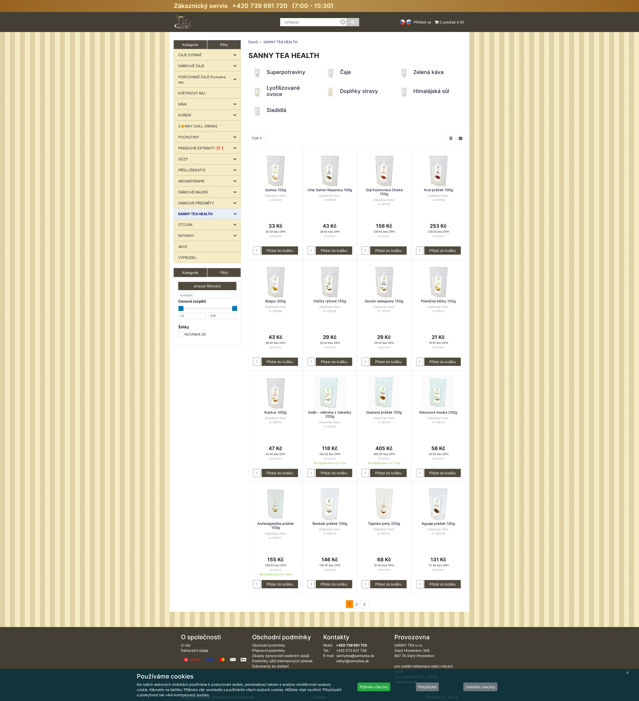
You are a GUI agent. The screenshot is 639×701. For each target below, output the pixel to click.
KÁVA (182, 104)
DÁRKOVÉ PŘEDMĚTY (196, 203)
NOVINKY (186, 235)
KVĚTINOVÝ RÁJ (191, 93)
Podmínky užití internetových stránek (282, 661)
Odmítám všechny (480, 687)
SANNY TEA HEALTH (195, 214)
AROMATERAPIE (191, 181)
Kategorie (190, 272)
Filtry (224, 44)
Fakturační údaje (194, 650)
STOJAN (185, 224)
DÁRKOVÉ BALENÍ (193, 192)
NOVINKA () (194, 334)
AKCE (182, 246)
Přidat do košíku (280, 250)
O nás (185, 645)
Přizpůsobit (427, 687)
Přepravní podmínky (268, 650)
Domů (253, 42)
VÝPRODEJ (187, 257)
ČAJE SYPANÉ (189, 55)
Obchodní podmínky (268, 645)
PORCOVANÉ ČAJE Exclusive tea (202, 79)
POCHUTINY (188, 137)
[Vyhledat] (352, 22)
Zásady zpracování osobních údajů (280, 656)
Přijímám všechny (374, 687)
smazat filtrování (207, 286)
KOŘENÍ (184, 115)
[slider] (180, 308)
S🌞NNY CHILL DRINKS (197, 126)
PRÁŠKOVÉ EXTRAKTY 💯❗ (201, 148)
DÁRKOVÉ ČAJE (191, 66)
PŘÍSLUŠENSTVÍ (191, 170)
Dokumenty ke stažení (270, 666)
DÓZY (183, 159)
